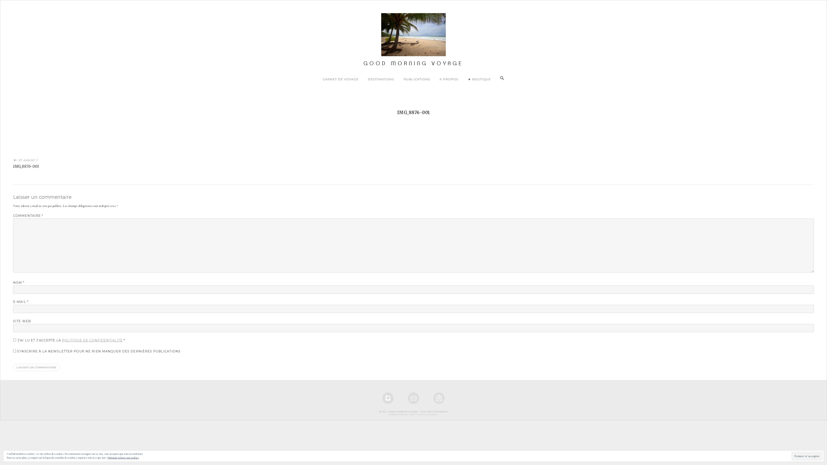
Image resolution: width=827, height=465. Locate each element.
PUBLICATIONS (417, 79)
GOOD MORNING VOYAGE (414, 63)
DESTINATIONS (381, 79)
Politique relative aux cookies (123, 457)
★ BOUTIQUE (479, 79)
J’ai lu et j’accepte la (71, 340)
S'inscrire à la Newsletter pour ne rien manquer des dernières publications (98, 351)
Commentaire (28, 216)
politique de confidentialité (92, 340)
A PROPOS (449, 79)
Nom (19, 283)
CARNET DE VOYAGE (341, 79)
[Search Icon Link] (502, 78)
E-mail (20, 302)
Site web (22, 321)
